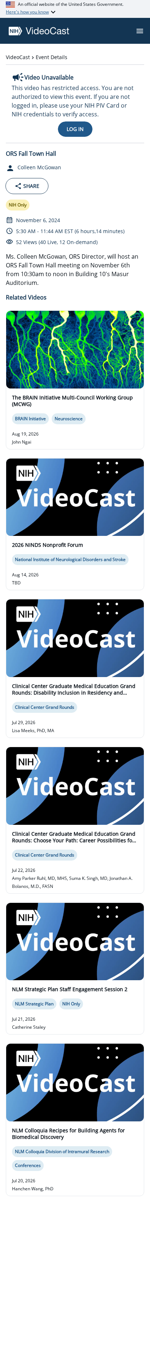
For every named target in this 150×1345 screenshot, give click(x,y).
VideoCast (18, 57)
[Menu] (139, 31)
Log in (75, 128)
